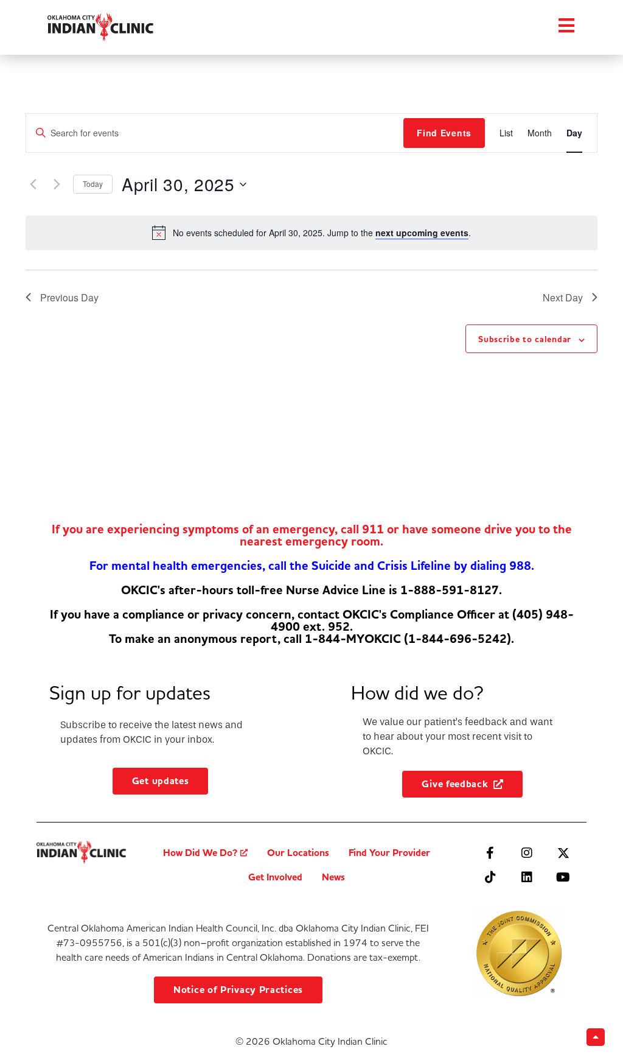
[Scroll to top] (595, 1037)
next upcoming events (421, 232)
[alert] (322, 233)
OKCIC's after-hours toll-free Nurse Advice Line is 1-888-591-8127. (311, 590)
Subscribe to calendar (524, 339)
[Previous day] (33, 184)
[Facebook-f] (490, 853)
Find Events (444, 133)
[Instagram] (527, 853)
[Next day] (56, 184)
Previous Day (69, 297)
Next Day (563, 297)
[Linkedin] (527, 877)
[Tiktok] (490, 877)
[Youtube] (563, 877)
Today (93, 183)
